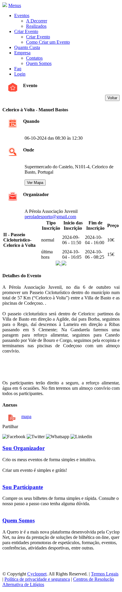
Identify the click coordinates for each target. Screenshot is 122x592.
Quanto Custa (27, 47)
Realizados (36, 26)
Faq (17, 68)
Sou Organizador (23, 448)
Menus (14, 5)
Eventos (21, 15)
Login (19, 73)
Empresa (22, 52)
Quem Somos (39, 63)
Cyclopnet (36, 573)
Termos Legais (104, 573)
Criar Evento (26, 31)
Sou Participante (22, 487)
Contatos (34, 58)
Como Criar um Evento (48, 42)
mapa (26, 416)
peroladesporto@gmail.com (50, 216)
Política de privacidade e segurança (37, 579)
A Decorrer (36, 20)
